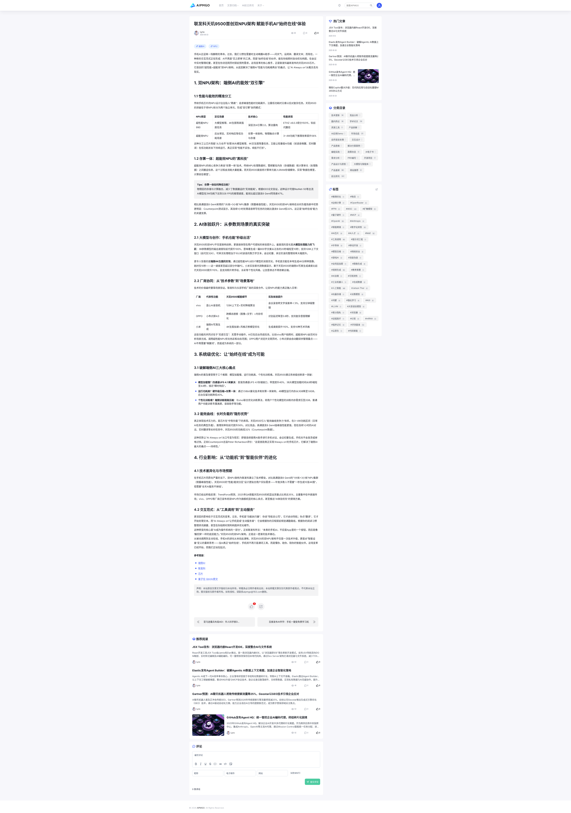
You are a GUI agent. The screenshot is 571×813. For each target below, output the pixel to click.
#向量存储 (337, 294)
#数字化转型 (357, 227)
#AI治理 (336, 276)
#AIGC (351, 208)
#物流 (354, 196)
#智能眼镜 (337, 227)
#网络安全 (356, 251)
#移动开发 (354, 245)
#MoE (369, 233)
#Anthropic (357, 221)
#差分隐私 (337, 312)
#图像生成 (358, 263)
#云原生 (336, 330)
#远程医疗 (337, 318)
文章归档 (232, 5)
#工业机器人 (338, 282)
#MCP (354, 215)
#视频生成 (338, 269)
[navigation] (224, 622)
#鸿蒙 (335, 300)
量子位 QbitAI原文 (208, 579)
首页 (221, 5)
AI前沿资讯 (248, 5)
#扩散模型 (369, 208)
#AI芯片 (336, 233)
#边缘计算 (337, 202)
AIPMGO (200, 808)
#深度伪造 (354, 257)
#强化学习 (352, 300)
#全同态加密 (338, 263)
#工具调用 (338, 239)
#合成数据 (358, 282)
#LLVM (336, 306)
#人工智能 (338, 288)
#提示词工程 (358, 239)
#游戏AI (336, 257)
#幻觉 (354, 318)
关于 (259, 5)
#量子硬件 (337, 215)
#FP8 (335, 208)
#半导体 (336, 245)
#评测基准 (357, 324)
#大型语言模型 (355, 306)
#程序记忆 (337, 324)
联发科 (201, 568)
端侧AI (201, 562)
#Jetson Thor (359, 288)
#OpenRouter (358, 202)
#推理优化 (337, 196)
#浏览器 (355, 312)
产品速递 (196, 716)
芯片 (200, 573)
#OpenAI (337, 221)
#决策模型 (356, 294)
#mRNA (370, 318)
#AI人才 (353, 233)
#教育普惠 (357, 269)
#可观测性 (354, 276)
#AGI (369, 300)
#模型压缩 (337, 251)
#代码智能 (354, 330)
